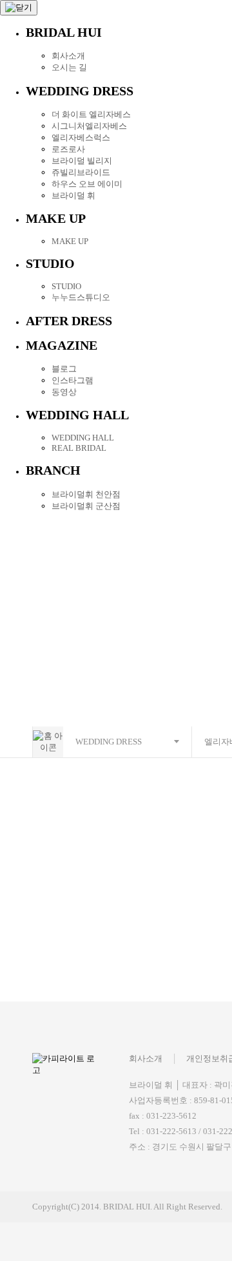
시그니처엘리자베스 (89, 126)
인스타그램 (72, 380)
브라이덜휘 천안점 (86, 494)
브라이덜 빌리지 (82, 161)
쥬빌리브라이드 (81, 172)
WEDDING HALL (83, 437)
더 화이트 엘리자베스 (91, 114)
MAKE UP (70, 241)
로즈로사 (68, 149)
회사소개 (68, 56)
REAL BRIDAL (79, 448)
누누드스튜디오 (81, 297)
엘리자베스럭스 (81, 137)
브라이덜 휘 (73, 195)
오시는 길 (69, 67)
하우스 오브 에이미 (87, 184)
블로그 (64, 369)
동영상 (64, 392)
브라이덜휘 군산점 (86, 506)
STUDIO (66, 286)
